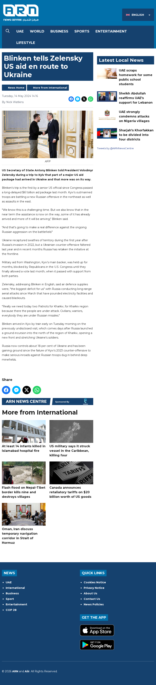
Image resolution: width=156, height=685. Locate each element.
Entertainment (111, 31)
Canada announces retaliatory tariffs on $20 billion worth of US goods (70, 492)
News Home (16, 87)
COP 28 (11, 610)
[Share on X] (84, 99)
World (37, 31)
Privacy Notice (94, 588)
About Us (90, 593)
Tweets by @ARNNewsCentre (115, 148)
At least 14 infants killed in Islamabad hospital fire (23, 448)
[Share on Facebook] (71, 99)
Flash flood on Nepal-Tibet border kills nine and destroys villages (23, 492)
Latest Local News (121, 60)
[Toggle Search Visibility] (7, 31)
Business (59, 31)
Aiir (27, 671)
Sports (81, 31)
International (15, 588)
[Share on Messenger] (77, 99)
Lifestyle (25, 43)
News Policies (94, 604)
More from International (50, 87)
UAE (20, 31)
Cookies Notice (95, 582)
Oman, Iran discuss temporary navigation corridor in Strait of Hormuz (19, 536)
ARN (15, 671)
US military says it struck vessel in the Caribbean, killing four (69, 450)
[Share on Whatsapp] (90, 99)
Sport (10, 599)
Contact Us (92, 599)
